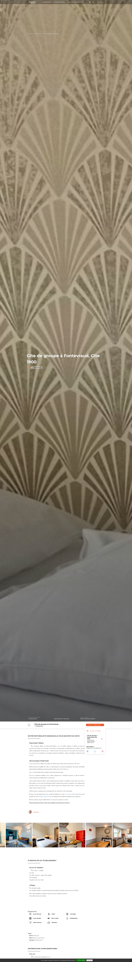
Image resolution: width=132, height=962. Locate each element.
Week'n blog (100, 2)
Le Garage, (68, 794)
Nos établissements (38, 33)
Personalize (89, 960)
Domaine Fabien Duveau (44, 796)
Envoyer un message (95, 730)
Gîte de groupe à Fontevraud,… (52, 33)
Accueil (29, 33)
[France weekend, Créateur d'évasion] (32, 2)
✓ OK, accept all (81, 960)
